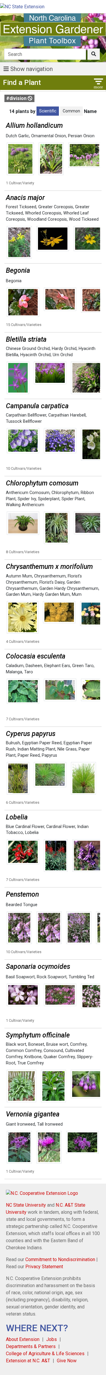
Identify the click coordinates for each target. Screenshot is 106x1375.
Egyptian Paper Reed (42, 742)
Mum (77, 594)
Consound (53, 1050)
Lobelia (32, 832)
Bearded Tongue (21, 904)
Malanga (14, 671)
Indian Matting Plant (36, 749)
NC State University (26, 1205)
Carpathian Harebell (67, 415)
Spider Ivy (27, 498)
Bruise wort (57, 1044)
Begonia (13, 280)
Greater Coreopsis (55, 206)
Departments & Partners (31, 1346)
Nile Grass (67, 749)
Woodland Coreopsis (47, 219)
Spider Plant (73, 498)
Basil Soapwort (20, 976)
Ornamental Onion (48, 135)
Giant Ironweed (20, 1124)
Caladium (15, 665)
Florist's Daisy (51, 582)
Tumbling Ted (81, 976)
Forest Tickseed (21, 206)
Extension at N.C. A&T (28, 1360)
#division (17, 98)
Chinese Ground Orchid (28, 348)
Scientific (47, 111)
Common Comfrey (24, 1050)
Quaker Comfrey (59, 1056)
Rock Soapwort (52, 976)
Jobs (51, 1339)
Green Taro (83, 665)
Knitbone (33, 1056)
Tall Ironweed (50, 1124)
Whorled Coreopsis (43, 213)
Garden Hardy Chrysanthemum (68, 588)
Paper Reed (29, 755)
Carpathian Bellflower (26, 415)
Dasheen (34, 665)
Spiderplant (48, 498)
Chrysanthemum (50, 576)
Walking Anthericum (25, 504)
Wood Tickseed (84, 219)
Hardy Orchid (64, 348)
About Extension (22, 1339)
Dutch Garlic (17, 135)
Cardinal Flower (60, 826)
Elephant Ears (57, 665)
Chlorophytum (65, 492)
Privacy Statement (44, 1266)
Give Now (67, 1360)
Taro (28, 671)
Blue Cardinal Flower (25, 826)
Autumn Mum (19, 576)
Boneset (36, 1044)
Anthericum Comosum (27, 492)
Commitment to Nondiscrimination (60, 1259)
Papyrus (49, 755)
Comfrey (78, 1044)
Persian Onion (81, 135)
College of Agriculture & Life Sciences (45, 1353)
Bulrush (13, 742)
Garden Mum (18, 594)
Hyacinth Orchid (35, 354)
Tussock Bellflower (24, 421)
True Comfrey (30, 1063)
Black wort (16, 1044)
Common (71, 111)
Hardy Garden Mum (51, 594)
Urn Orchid (63, 354)
